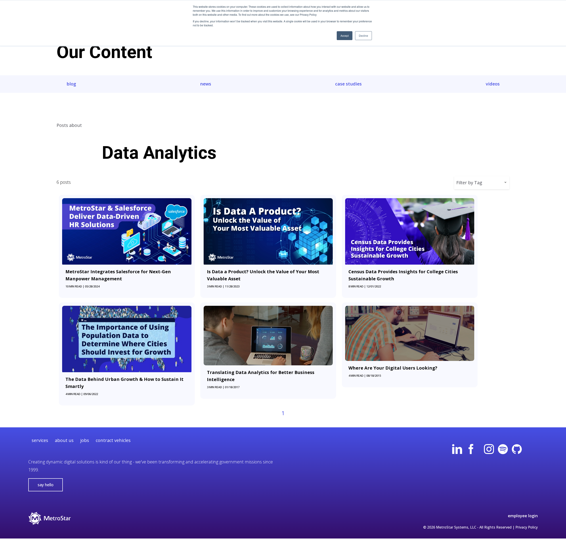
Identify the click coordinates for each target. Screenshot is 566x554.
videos (493, 84)
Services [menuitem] (40, 440)
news (205, 84)
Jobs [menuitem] (84, 440)
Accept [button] (344, 35)
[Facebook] (471, 449)
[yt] (480, 449)
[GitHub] (517, 449)
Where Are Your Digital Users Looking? (392, 368)
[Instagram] (489, 449)
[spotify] (503, 449)
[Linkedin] (457, 449)
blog (71, 84)
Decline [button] (363, 35)
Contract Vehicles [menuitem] (113, 440)
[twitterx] (531, 449)
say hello (46, 484)
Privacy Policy (526, 527)
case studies (348, 84)
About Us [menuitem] (64, 440)
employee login (523, 515)
